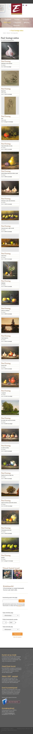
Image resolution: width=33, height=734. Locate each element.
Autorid (26, 19)
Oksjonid (17, 22)
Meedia (26, 22)
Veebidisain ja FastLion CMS (22, 728)
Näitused (7, 22)
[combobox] (11, 615)
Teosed (16, 19)
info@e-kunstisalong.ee (9, 712)
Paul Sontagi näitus (17, 30)
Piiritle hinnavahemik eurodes (10, 619)
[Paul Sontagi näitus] (16, 9)
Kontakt (17, 25)
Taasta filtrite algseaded (17, 637)
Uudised (8, 19)
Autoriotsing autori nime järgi (10, 597)
